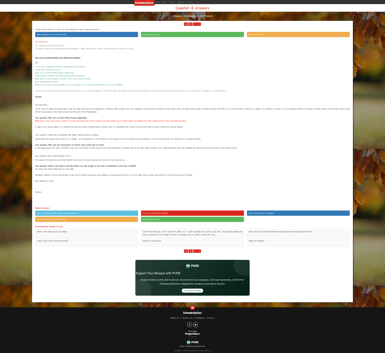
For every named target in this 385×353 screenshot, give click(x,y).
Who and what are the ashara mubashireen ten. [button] (58, 213)
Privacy (210, 318)
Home (158, 2)
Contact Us (187, 318)
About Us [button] (181, 2)
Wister (193, 337)
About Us (175, 318)
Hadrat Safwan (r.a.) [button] (151, 34)
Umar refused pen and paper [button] (261, 213)
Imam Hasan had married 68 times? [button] (52, 241)
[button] (197, 2)
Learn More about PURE (192, 291)
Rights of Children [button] (256, 34)
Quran (165, 2)
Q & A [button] (172, 2)
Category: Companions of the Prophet (192, 16)
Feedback (199, 318)
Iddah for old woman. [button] (152, 241)
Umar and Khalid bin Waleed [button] (155, 213)
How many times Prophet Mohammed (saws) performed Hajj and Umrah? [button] (281, 231)
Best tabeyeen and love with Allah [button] (51, 34)
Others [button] (190, 2)
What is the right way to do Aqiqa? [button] (52, 231)
